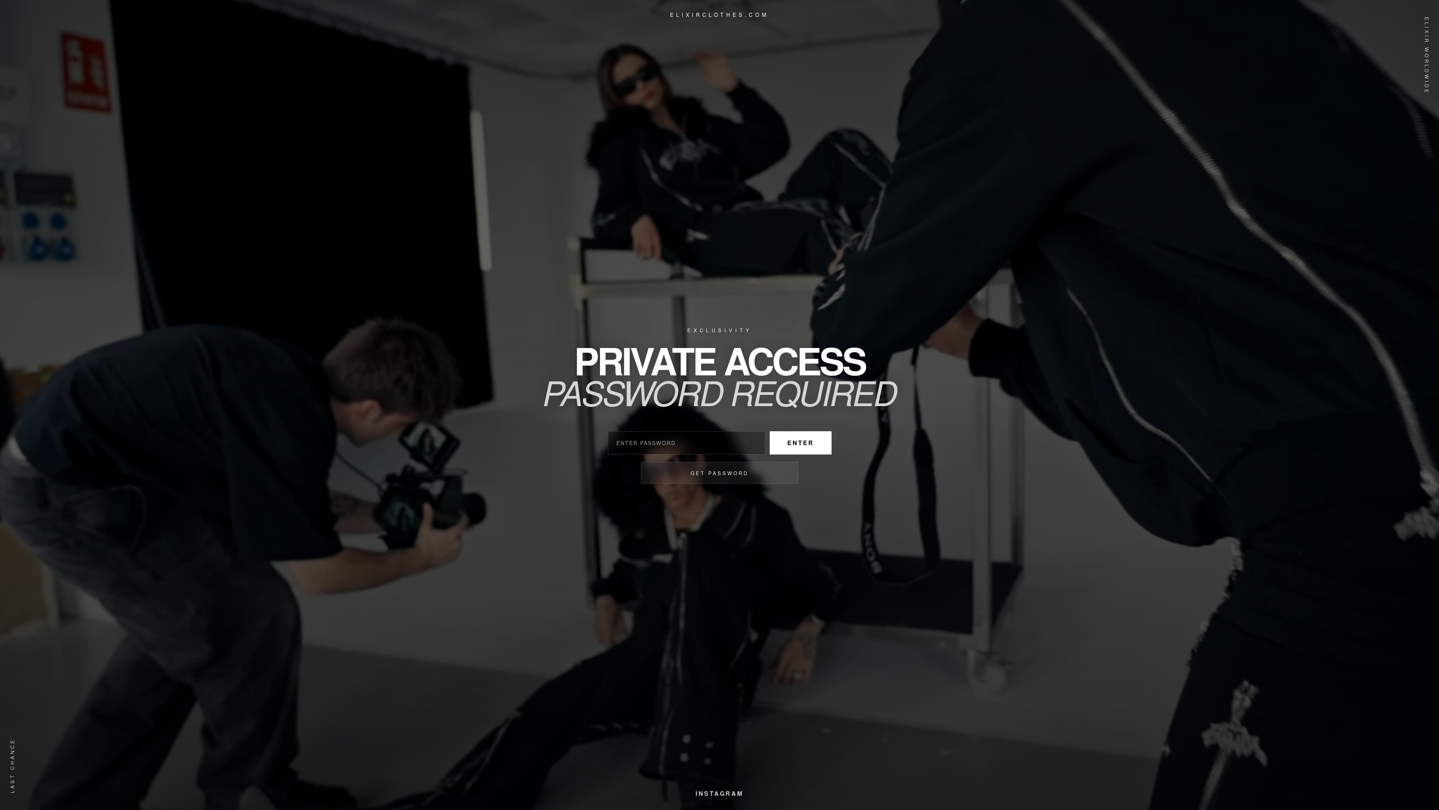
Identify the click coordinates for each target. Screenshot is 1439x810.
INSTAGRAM (719, 793)
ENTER (800, 442)
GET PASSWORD (719, 473)
